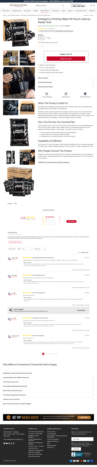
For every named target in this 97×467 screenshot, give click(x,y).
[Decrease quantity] (39, 46)
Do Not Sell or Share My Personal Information (57, 436)
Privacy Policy (51, 431)
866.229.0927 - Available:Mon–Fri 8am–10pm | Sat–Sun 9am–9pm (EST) (14, 434)
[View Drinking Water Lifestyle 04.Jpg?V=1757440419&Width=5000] (27, 58)
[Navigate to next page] (56, 354)
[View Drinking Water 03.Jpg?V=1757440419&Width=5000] (10, 157)
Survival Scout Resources (36, 431)
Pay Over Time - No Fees (35, 446)
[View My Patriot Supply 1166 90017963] (81, 456)
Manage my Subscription (35, 450)
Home (4, 15)
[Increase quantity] (45, 46)
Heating (36, 10)
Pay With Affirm (33, 448)
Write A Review (71, 221)
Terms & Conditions (53, 439)
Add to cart (66, 58)
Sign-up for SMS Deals (35, 454)
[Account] (91, 5)
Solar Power (27, 10)
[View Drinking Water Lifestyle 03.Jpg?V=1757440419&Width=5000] (27, 157)
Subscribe (76, 449)
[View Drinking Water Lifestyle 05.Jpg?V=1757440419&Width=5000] (10, 107)
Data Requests (51, 433)
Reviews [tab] (10, 203)
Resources (92, 10)
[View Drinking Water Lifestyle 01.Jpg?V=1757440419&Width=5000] (10, 58)
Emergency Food (16, 10)
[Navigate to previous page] (41, 354)
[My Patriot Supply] (18, 5)
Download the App (34, 456)
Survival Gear (55, 10)
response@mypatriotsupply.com (13, 439)
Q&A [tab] (15, 203)
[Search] (63, 5)
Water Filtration (45, 10)
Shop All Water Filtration (14, 15)
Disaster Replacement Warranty (35, 439)
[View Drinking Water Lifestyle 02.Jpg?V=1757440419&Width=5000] (19, 83)
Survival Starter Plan (80, 10)
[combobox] (50, 5)
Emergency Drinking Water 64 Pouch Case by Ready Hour (35, 15)
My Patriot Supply (11, 460)
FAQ (48, 443)
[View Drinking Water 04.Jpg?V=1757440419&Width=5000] (27, 107)
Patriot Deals (5, 10)
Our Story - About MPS (35, 433)
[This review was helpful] (85, 270)
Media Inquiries (51, 445)
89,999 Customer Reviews (33, 436)
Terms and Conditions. (84, 445)
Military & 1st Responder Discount (35, 443)
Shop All (70, 10)
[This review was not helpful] (87, 270)
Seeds (63, 10)
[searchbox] (12, 249)
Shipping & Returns (53, 441)
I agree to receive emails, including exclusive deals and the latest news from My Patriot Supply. (81, 444)
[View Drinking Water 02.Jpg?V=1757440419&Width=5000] (19, 132)
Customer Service (68, 31)
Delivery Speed (59, 31)
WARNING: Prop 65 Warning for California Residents (53, 162)
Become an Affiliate (34, 452)
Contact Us (50, 447)
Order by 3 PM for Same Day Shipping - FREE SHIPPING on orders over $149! (48, 1)
